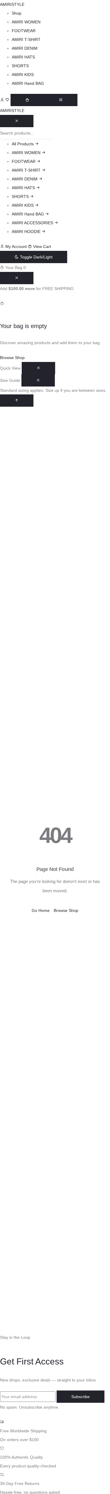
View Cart (41, 246)
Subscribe (80, 1396)
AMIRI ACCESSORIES (33, 222)
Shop (16, 13)
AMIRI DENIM (25, 48)
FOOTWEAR (23, 30)
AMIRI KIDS (23, 74)
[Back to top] (16, 400)
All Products (23, 144)
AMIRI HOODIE (27, 231)
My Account (16, 246)
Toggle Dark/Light (36, 257)
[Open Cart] (27, 100)
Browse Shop (12, 357)
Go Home (41, 910)
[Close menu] (16, 121)
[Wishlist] (8, 100)
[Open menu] (60, 100)
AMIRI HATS (23, 57)
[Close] (38, 368)
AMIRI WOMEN (26, 22)
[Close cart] (16, 278)
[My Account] (2, 100)
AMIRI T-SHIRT (26, 39)
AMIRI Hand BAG (28, 83)
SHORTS (20, 65)
